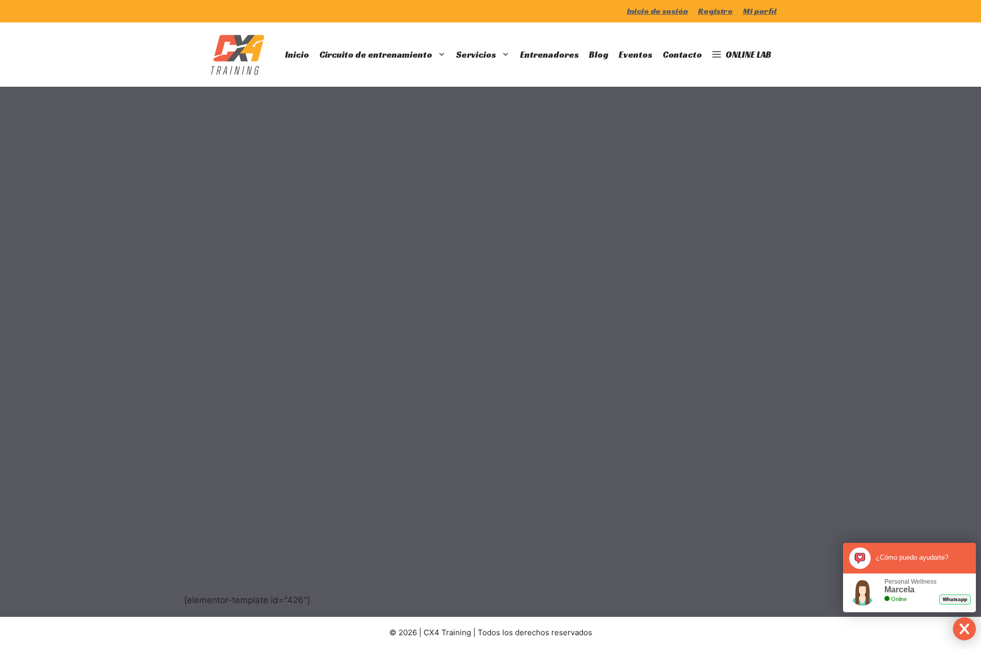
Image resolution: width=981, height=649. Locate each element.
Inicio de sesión (657, 11)
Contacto (682, 54)
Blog (599, 54)
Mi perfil (760, 11)
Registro (715, 11)
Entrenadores (549, 54)
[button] (742, 54)
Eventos (635, 54)
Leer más (234, 525)
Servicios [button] (476, 54)
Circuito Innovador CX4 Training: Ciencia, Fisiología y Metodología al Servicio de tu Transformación (255, 254)
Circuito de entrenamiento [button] (375, 54)
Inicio (297, 54)
